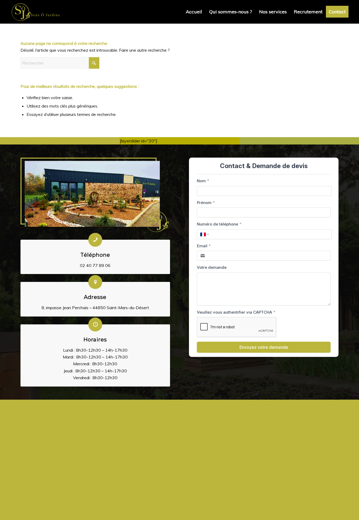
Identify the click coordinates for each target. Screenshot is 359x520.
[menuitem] (194, 12)
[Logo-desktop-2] (35, 12)
